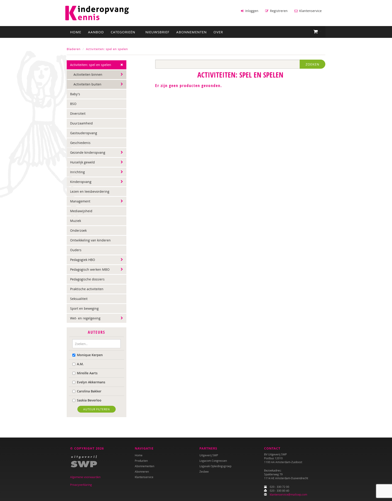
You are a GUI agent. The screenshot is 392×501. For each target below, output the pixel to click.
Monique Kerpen (90, 355)
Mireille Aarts (87, 373)
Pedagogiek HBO (82, 260)
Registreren (278, 11)
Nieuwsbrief (157, 32)
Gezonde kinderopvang (87, 152)
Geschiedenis (80, 143)
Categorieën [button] (123, 32)
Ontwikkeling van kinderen (90, 240)
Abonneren (142, 471)
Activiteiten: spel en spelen (107, 49)
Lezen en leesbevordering (89, 191)
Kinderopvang (80, 182)
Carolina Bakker (89, 391)
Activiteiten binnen (88, 74)
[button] (317, 31)
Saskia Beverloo (89, 400)
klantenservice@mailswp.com (288, 494)
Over (218, 32)
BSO (73, 104)
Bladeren (74, 49)
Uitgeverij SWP (208, 455)
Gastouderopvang (83, 133)
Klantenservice (310, 11)
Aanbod (96, 32)
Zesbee (204, 471)
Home (75, 32)
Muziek (75, 221)
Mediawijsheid (81, 211)
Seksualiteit (79, 299)
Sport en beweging (84, 308)
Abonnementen (191, 32)
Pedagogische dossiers (87, 279)
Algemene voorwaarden (85, 477)
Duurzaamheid (81, 123)
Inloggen (251, 11)
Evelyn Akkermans (91, 382)
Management (80, 201)
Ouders (75, 250)
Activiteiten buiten (87, 84)
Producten (141, 460)
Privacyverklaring (81, 484)
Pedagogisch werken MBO (90, 269)
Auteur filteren (96, 409)
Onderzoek (78, 230)
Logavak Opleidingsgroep (215, 466)
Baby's (75, 94)
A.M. (80, 364)
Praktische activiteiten (86, 289)
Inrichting (77, 172)
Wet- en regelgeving (85, 318)
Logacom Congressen (213, 460)
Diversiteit (78, 113)
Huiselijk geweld (82, 162)
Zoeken (312, 64)
